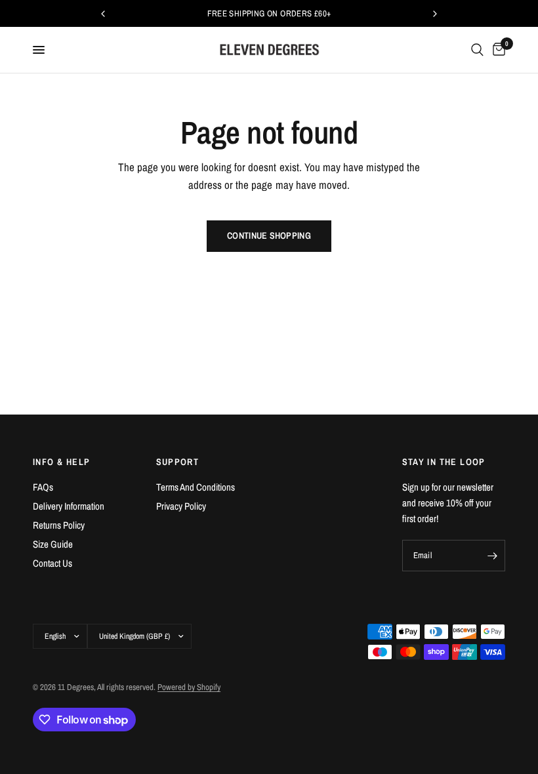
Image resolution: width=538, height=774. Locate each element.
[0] (496, 50)
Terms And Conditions (195, 487)
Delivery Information (68, 506)
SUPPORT (177, 461)
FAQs (43, 487)
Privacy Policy (181, 506)
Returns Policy (59, 525)
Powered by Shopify (188, 687)
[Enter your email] (492, 555)
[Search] (477, 50)
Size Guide (53, 544)
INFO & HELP (61, 461)
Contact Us (52, 563)
